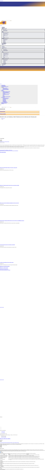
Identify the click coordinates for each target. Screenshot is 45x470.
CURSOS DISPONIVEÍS (5, 50)
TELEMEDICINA (5, 101)
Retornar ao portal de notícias (4, 266)
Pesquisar (3, 20)
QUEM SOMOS (3, 46)
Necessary (2, 452)
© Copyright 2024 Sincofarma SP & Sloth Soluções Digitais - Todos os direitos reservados (9, 442)
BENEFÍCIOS (3, 38)
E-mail (1, 440)
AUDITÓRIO (4, 40)
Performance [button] (1, 462)
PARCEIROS (4, 62)
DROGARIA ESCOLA (5, 60)
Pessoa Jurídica (3, 113)
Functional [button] (1, 460)
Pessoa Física (2, 111)
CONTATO (3, 44)
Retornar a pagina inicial (4, 267)
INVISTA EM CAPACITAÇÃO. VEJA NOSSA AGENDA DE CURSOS (5, 269)
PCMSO (2, 31)
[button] (22, 140)
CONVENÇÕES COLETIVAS (4, 28)
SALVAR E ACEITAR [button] (2, 469)
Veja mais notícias (3, 152)
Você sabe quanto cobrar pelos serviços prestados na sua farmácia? (7, 244)
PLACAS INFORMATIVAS (4, 43)
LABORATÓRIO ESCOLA (5, 59)
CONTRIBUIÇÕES (3, 27)
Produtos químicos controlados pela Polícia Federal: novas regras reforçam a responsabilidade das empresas (12, 220)
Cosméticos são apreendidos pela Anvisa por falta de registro (6, 262)
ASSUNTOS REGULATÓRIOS (6, 91)
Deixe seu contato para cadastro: (5, 438)
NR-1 (3, 36)
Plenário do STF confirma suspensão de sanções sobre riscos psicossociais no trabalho (9, 185)
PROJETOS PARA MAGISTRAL (6, 96)
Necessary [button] (1, 451)
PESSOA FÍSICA (4, 23)
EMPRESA (4, 21)
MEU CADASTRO (4, 29)
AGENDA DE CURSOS (5, 30)
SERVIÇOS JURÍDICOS (5, 33)
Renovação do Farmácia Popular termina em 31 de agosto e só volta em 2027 (8, 167)
